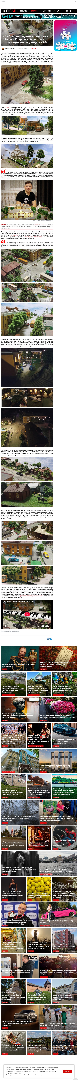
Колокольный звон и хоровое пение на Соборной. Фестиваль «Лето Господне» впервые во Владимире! (64, 1043)
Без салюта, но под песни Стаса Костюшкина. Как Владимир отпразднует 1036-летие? (13, 889)
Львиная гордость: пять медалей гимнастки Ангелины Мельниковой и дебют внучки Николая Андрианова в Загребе (20, 914)
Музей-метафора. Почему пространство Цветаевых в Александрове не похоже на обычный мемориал (20, 709)
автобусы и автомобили (33, 237)
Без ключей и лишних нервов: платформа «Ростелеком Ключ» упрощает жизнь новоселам (20, 966)
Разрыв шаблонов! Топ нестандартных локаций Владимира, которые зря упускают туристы (39, 1043)
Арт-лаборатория (58, 695)
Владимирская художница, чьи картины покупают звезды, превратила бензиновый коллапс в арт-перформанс (58, 812)
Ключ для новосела (8, 976)
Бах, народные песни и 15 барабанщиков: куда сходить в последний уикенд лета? (39, 838)
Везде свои (44, 976)
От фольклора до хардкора (35, 746)
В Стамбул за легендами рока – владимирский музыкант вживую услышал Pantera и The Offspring (58, 966)
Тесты (4, 669)
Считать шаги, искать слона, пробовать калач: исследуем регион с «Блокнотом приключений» (58, 658)
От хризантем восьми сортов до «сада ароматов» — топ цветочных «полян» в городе (58, 709)
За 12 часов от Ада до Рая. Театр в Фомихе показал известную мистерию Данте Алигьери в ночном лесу (39, 940)
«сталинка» (14, 235)
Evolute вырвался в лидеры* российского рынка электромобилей (64, 735)
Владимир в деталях (8, 695)
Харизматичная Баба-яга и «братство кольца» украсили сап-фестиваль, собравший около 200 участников (13, 1043)
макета (7, 107)
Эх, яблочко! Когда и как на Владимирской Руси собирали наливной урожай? (39, 889)
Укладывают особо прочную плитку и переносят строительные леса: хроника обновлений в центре (13, 786)
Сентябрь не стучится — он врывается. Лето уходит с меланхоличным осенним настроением (20, 812)
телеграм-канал (39, 225)
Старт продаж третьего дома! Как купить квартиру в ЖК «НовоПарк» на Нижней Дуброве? (58, 761)
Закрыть (67, 1071)
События (23, 11)
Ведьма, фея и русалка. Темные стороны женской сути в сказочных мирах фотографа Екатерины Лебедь (20, 863)
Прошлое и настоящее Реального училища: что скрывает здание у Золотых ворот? (20, 761)
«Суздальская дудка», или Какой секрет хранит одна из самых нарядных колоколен (13, 838)
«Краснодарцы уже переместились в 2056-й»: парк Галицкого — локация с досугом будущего (39, 684)
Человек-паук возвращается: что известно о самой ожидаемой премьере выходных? (64, 838)
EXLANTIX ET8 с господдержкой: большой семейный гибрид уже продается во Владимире (20, 1017)
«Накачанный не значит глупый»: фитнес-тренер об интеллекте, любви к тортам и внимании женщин (39, 786)
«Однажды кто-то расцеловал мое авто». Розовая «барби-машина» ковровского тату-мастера (58, 914)
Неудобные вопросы (34, 797)
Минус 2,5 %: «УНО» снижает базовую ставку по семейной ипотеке (64, 940)
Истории (33, 11)
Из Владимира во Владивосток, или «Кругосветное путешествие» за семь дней (58, 863)
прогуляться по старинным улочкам (31, 596)
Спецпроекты (45, 11)
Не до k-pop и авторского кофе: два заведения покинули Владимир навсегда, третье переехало (13, 940)
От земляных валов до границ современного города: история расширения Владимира (13, 684)
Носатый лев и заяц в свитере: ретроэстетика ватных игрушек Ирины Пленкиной (64, 684)
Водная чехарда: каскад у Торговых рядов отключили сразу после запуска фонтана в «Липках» (64, 889)
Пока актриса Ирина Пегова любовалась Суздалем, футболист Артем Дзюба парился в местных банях (39, 991)
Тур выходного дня (33, 695)
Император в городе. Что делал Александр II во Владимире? (20, 658)
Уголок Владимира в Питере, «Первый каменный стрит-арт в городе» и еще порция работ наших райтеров (64, 786)
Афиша (56, 11)
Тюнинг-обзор (45, 925)
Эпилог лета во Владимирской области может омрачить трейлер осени (58, 1017)
